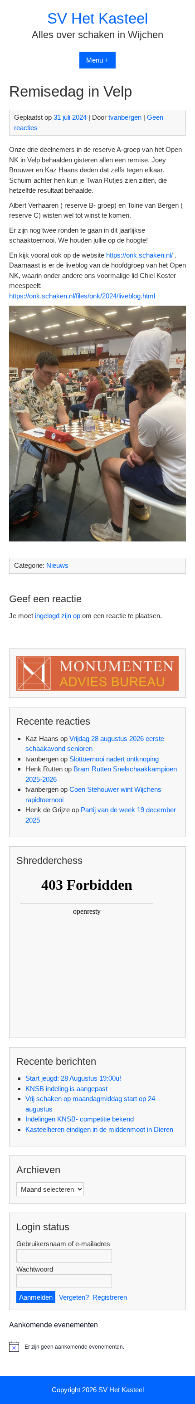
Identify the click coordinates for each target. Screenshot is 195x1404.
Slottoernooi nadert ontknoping (114, 759)
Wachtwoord (34, 1269)
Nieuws (57, 565)
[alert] (97, 1346)
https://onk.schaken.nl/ (139, 255)
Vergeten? (74, 1297)
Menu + (97, 60)
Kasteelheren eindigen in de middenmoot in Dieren (99, 1129)
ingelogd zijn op (57, 615)
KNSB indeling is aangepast (66, 1088)
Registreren (110, 1297)
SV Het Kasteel (97, 18)
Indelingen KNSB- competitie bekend (79, 1119)
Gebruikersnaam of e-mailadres (63, 1244)
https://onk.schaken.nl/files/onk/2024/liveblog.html (82, 296)
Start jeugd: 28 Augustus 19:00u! (73, 1078)
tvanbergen (124, 117)
